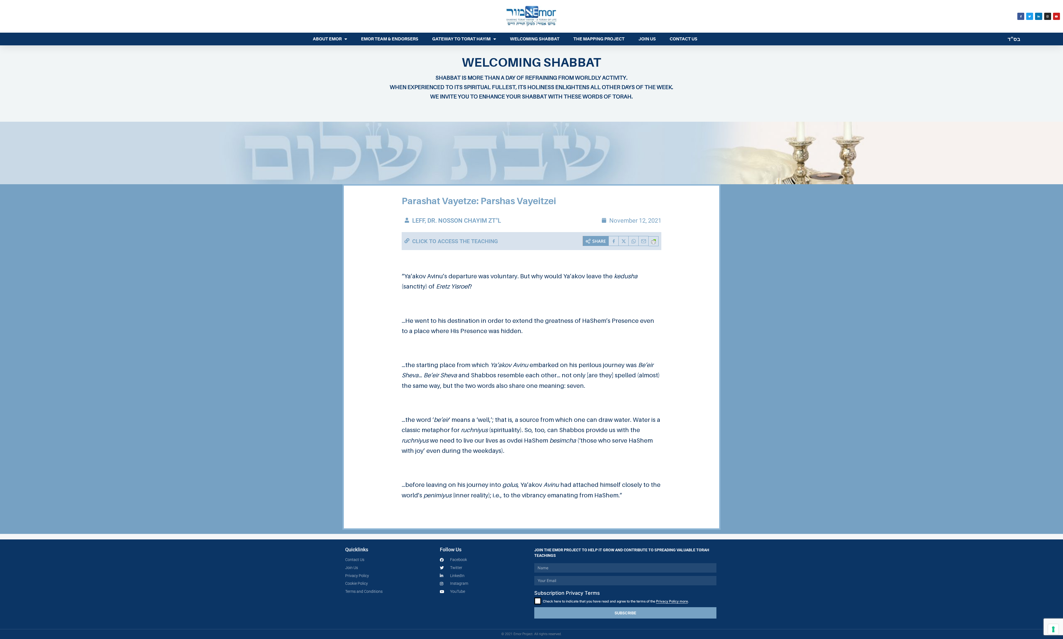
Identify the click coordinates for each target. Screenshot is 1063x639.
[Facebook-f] (1020, 16)
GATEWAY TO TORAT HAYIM (461, 39)
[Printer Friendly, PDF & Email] (654, 241)
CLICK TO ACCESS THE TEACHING (455, 241)
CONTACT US (683, 39)
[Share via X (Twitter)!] (624, 241)
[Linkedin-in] (1038, 16)
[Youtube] (1056, 16)
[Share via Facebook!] (614, 241)
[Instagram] (1047, 16)
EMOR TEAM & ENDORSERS (389, 39)
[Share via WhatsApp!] (634, 241)
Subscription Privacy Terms (567, 593)
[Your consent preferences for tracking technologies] (1053, 629)
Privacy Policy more (672, 601)
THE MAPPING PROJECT (599, 39)
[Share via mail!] (644, 241)
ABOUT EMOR (327, 39)
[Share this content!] (596, 241)
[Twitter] (1029, 16)
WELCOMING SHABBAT (534, 39)
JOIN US (647, 39)
